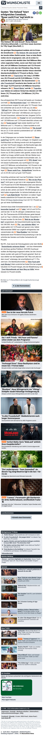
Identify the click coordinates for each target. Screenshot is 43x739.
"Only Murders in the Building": (22, 550)
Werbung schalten (23, 711)
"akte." (24, 209)
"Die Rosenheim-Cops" (18, 103)
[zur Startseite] (15, 2)
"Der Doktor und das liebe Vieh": (22, 546)
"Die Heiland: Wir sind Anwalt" (27, 53)
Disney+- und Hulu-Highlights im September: (21, 560)
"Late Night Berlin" (13, 195)
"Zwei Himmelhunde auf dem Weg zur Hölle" (17, 269)
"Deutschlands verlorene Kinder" (13, 247)
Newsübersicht (8, 553)
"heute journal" (11, 123)
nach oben (6, 732)
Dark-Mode (5, 718)
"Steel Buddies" (22, 232)
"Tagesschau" (19, 76)
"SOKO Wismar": (22, 535)
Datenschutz (34, 711)
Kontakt (12, 711)
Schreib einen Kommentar (22, 517)
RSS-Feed (24, 716)
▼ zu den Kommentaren (21, 286)
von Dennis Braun (11, 19)
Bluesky (11, 716)
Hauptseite (14, 732)
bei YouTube (7, 697)
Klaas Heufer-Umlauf (16, 200)
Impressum (5, 711)
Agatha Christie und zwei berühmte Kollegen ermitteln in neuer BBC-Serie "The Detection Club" (22, 542)
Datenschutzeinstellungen (10, 713)
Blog (21, 713)
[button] (34, 12)
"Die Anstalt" (37, 128)
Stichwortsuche (25, 732)
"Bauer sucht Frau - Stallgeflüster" (20, 170)
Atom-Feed (32, 716)
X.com (18, 716)
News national (23, 19)
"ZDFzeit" (4, 110)
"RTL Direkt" (33, 160)
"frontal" (23, 118)
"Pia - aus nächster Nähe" (26, 225)
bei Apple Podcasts (9, 700)
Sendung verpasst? (7, 733)
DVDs (16, 733)
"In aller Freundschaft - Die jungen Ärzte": (22, 538)
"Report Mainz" (19, 88)
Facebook (4, 716)
